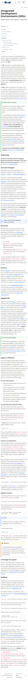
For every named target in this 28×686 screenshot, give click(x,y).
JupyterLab (3, 38)
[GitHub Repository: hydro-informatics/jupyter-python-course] (22, 7)
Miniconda (4, 33)
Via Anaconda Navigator (7, 42)
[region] (14, 482)
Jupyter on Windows (6, 40)
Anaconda (3, 29)
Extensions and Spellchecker (8, 45)
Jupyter (21, 117)
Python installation (19, 282)
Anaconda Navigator (6, 31)
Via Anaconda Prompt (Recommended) (10, 43)
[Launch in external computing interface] (26, 7)
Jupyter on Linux (5, 47)
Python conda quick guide (17, 215)
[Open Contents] (7, 26)
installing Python (13, 164)
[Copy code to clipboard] (26, 428)
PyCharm (4, 36)
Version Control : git (21, 98)
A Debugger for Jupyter (7, 49)
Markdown (13, 347)
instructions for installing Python (15, 150)
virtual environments (8, 200)
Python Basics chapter (14, 351)
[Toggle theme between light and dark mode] (23, 2)
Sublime (3, 51)
